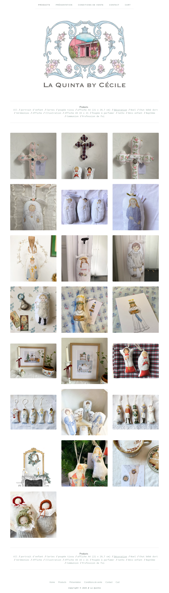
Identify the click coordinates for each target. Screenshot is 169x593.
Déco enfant (135, 113)
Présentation (64, 5)
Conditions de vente (91, 5)
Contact (114, 5)
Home (52, 582)
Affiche (37, 113)
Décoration (120, 110)
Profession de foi (93, 116)
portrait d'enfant (32, 110)
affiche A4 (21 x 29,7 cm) (93, 110)
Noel (133, 110)
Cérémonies (22, 113)
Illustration (53, 113)
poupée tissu (66, 110)
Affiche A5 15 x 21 (76, 113)
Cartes (51, 110)
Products (44, 5)
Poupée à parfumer (103, 113)
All (15, 110)
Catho (121, 113)
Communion (73, 116)
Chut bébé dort (148, 110)
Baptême (150, 113)
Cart (128, 5)
